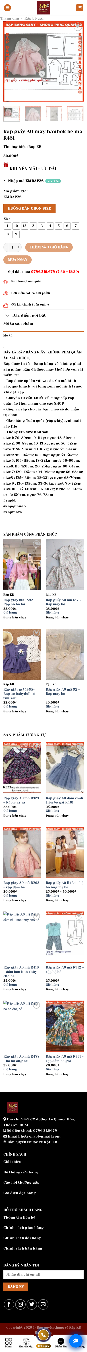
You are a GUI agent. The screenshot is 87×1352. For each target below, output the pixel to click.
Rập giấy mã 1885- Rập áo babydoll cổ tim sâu (19, 693)
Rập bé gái (34, 18)
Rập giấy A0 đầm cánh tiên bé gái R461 (64, 800)
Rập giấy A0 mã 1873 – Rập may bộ (64, 602)
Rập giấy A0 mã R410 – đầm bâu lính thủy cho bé (21, 971)
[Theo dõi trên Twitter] (32, 1304)
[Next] (76, 61)
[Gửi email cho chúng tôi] (43, 1304)
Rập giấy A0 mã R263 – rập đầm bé (21, 885)
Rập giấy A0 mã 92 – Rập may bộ (63, 691)
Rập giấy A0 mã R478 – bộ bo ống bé (21, 1058)
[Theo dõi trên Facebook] (9, 1304)
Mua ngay (17, 260)
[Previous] (10, 61)
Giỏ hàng (10, 612)
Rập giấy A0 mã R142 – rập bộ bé (65, 969)
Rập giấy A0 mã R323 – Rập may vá (21, 800)
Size (7, 218)
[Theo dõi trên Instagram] (20, 1304)
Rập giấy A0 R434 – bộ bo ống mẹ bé (64, 885)
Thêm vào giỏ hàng (49, 247)
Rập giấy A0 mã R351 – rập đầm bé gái (64, 1058)
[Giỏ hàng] (79, 8)
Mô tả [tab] (7, 335)
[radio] (7, 226)
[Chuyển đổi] (7, 315)
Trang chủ (9, 18)
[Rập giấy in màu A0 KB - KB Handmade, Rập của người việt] (43, 8)
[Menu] (7, 8)
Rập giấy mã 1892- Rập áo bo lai (19, 602)
